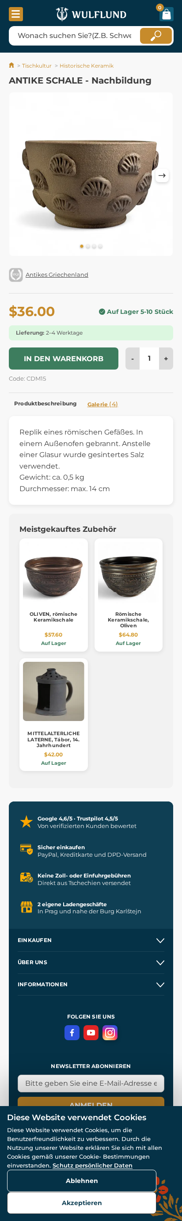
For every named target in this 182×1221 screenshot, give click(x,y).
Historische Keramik (87, 65)
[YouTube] (91, 1032)
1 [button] (81, 246)
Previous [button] (20, 175)
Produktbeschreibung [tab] (45, 403)
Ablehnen (82, 1181)
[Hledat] (156, 36)
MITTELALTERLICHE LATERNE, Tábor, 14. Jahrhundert (53, 739)
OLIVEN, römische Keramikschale (54, 617)
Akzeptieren (82, 1203)
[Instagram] (110, 1032)
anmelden (91, 1105)
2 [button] (88, 246)
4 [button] (100, 246)
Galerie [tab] (102, 404)
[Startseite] (12, 65)
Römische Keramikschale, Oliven (128, 620)
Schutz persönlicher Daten (93, 1165)
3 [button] (94, 246)
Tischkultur (37, 65)
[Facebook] (72, 1032)
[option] (91, 175)
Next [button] (162, 175)
